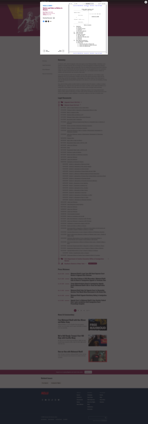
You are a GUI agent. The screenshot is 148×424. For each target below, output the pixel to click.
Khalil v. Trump (47, 5)
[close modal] (146, 2)
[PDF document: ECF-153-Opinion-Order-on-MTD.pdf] (87, 28)
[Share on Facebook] (43, 21)
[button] (48, 22)
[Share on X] (46, 21)
